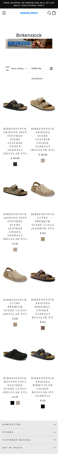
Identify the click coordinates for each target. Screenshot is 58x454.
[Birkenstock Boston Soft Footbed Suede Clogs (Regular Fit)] (15, 355)
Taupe (43, 160)
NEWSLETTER (12, 424)
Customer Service (17, 440)
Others (8, 432)
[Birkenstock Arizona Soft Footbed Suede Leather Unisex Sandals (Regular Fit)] (15, 106)
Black (12, 403)
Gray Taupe (43, 239)
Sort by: (14, 68)
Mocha (43, 328)
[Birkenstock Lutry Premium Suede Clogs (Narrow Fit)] (43, 191)
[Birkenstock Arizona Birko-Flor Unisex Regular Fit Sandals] (43, 355)
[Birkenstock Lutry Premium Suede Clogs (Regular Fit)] (15, 277)
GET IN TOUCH (12, 448)
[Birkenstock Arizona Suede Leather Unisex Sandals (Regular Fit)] (43, 106)
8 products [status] (37, 78)
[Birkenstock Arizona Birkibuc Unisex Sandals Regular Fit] (43, 277)
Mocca (15, 164)
